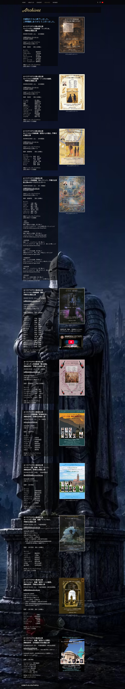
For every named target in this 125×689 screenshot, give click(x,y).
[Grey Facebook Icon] (100, 2)
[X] (98, 2)
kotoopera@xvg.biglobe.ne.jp (42, 541)
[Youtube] (102, 2)
